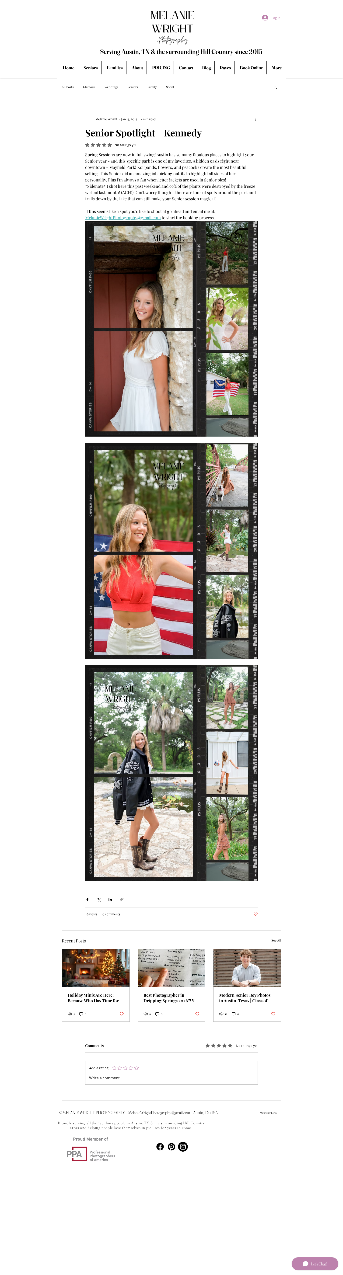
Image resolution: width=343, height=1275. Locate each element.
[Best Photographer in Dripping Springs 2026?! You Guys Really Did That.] (171, 968)
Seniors (133, 87)
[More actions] (255, 119)
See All (276, 940)
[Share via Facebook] (87, 899)
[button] (275, 87)
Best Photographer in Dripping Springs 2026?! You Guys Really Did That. (171, 998)
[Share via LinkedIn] (110, 899)
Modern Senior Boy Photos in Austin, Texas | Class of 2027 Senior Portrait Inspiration (244, 998)
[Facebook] (160, 1147)
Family (152, 87)
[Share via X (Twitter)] (99, 899)
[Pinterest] (171, 1147)
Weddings (111, 87)
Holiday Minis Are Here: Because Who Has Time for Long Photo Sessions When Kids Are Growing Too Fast (93, 998)
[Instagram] (183, 1147)
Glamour (89, 87)
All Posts (68, 87)
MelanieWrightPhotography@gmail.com (159, 1112)
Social (170, 87)
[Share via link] (121, 899)
